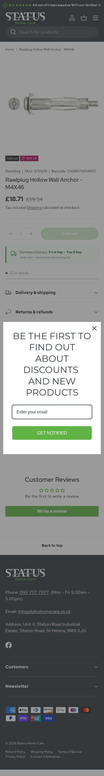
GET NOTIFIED (52, 433)
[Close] (94, 328)
